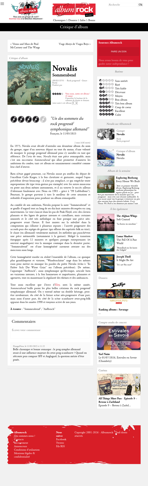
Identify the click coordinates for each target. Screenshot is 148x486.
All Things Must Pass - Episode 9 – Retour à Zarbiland (118, 400)
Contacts (19, 439)
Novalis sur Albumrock (118, 124)
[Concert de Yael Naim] (118, 349)
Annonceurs (20, 446)
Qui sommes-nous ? (24, 436)
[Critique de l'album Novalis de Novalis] (105, 165)
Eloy (57, 285)
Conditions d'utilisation (27, 450)
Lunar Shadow (124, 236)
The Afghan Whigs (126, 216)
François (54, 133)
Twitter (60, 443)
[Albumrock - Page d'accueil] (74, 16)
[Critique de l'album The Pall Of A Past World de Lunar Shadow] (105, 250)
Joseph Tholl (123, 256)
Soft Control (123, 219)
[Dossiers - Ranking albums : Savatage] (118, 305)
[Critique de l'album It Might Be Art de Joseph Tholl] (105, 271)
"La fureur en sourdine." (126, 224)
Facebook (61, 439)
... (100, 313)
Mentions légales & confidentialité (24, 455)
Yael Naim (104, 354)
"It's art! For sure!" (124, 264)
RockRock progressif (123, 139)
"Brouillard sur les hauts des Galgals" (126, 248)
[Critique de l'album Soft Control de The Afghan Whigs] (105, 230)
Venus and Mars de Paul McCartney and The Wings (25, 45)
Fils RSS (60, 446)
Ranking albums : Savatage (113, 309)
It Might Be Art (124, 260)
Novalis (64, 68)
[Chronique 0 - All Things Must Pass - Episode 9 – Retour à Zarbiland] (118, 387)
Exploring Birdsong (127, 177)
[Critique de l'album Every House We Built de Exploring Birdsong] (105, 192)
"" (119, 197)
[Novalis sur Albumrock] (105, 139)
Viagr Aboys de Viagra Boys (74, 44)
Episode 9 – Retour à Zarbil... (115, 405)
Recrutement (21, 443)
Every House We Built (128, 181)
